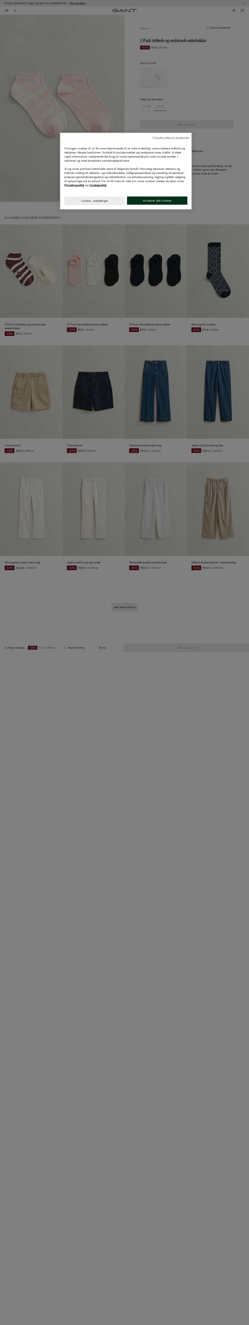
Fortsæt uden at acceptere (171, 137)
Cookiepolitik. (98, 185)
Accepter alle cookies (157, 200)
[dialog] (126, 171)
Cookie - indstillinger (94, 200)
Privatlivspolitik (74, 185)
